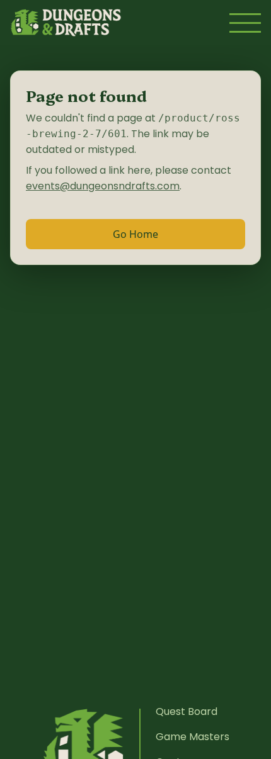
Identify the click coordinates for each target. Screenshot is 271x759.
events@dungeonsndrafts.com (103, 186)
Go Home (135, 234)
